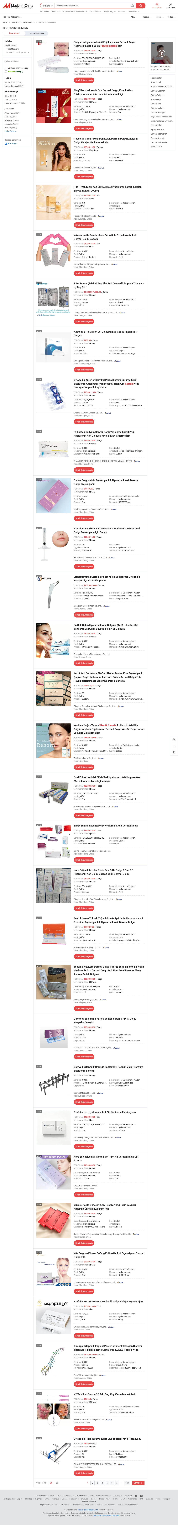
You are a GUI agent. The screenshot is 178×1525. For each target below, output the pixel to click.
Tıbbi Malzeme (12, 49)
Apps (158, 17)
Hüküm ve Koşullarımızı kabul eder (106, 1515)
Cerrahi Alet (156, 103)
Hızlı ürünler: (45, 11)
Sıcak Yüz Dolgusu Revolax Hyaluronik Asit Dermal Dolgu (106, 825)
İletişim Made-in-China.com (100, 1495)
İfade (52, 1495)
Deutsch (74, 1499)
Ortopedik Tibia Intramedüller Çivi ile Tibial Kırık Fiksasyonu (107, 1438)
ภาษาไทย (149, 1499)
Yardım (146, 17)
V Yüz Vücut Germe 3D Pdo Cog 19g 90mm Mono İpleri (104, 1394)
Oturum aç (170, 7)
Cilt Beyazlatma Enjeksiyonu (163, 121)
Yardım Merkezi (41, 1495)
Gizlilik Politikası (81, 1495)
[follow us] (141, 1495)
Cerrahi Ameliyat (158, 112)
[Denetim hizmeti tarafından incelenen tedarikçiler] (17, 68)
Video (39, 41)
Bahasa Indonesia (89, 1501)
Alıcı (133, 17)
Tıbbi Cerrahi (56, 11)
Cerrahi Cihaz (156, 125)
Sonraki (137, 1482)
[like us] (136, 1495)
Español (65, 1499)
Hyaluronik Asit (157, 129)
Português (84, 1499)
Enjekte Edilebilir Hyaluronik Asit (75, 11)
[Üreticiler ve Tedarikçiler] (18, 6)
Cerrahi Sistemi (157, 138)
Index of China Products (106, 1504)
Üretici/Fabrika (14, 86)
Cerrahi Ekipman (96, 11)
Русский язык (104, 1499)
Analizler (128, 1495)
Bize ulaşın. (12, 143)
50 (57, 1482)
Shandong (13, 113)
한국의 (115, 1499)
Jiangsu (11, 124)
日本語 (47, 1499)
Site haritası (117, 1495)
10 (45, 1482)
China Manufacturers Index (83, 1504)
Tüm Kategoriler (13, 17)
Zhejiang (12, 120)
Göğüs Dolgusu (110, 11)
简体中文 (28, 1499)
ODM (11, 99)
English (19, 1499)
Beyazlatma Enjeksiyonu (161, 116)
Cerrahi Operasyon (159, 133)
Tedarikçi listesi (37, 33)
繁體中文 (38, 1499)
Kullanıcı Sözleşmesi (64, 1495)
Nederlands (132, 1499)
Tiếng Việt (167, 1499)
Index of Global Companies (128, 1504)
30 (51, 1483)
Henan (11, 127)
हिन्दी (141, 1499)
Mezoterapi (122, 11)
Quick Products (64, 1504)
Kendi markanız (15, 103)
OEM (11, 96)
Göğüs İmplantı (157, 108)
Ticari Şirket (14, 82)
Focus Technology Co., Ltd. (88, 1510)
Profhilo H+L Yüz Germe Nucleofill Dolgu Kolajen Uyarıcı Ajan (108, 1301)
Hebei (10, 116)
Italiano (93, 1499)
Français (55, 1499)
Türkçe (158, 1499)
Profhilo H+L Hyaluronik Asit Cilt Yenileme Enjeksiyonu (105, 1112)
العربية (123, 1499)
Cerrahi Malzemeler (159, 142)
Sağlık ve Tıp (10, 45)
